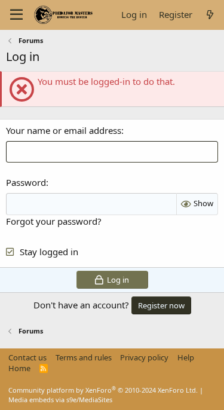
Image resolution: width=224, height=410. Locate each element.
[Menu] (16, 15)
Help (185, 357)
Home (19, 368)
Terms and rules (84, 357)
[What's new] (210, 15)
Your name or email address (63, 130)
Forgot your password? (54, 221)
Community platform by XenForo (103, 389)
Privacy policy (144, 357)
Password (26, 182)
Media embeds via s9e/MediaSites (60, 399)
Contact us (27, 357)
